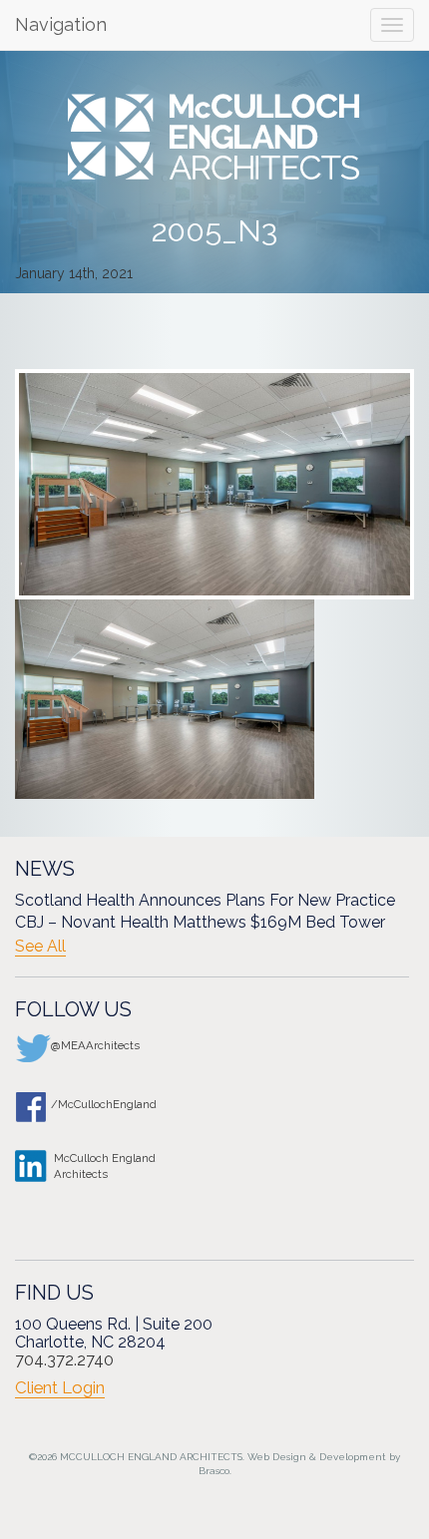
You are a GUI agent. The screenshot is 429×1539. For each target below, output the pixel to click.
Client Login (60, 1387)
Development (352, 1456)
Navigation (61, 24)
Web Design (276, 1456)
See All (40, 947)
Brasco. (215, 1470)
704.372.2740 (64, 1359)
